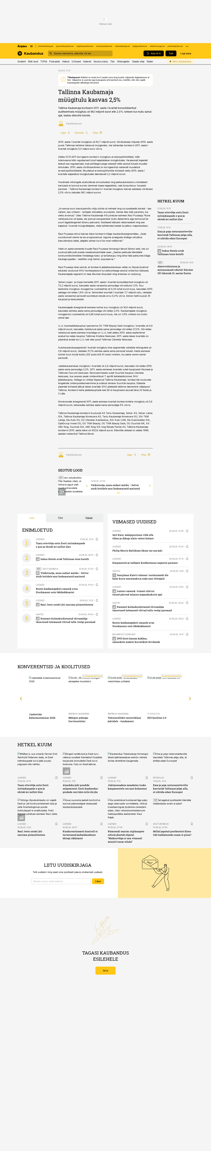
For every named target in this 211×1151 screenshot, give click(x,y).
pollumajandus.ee (175, 46)
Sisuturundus (100, 61)
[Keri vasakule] (87, 486)
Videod (65, 61)
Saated (40, 614)
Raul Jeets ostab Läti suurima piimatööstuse (66, 604)
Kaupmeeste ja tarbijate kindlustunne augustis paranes (145, 562)
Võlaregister (123, 61)
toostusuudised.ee (104, 46)
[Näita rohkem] (187, 46)
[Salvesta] (97, 539)
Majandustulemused (123, 634)
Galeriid (87, 61)
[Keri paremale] (150, 486)
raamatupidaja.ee (122, 46)
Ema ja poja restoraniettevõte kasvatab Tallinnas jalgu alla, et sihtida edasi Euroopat (174, 235)
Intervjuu (158, 777)
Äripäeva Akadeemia (78, 714)
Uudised (40, 539)
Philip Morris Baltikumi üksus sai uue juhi (137, 550)
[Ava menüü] (31, 46)
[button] (61, 881)
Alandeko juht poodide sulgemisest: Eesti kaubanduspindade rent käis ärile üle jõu (81, 789)
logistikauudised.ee (85, 46)
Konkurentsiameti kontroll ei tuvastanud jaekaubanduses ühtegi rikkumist (80, 835)
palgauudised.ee (140, 46)
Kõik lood (33, 61)
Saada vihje (138, 61)
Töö (112, 61)
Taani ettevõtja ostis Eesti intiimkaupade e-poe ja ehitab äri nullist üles (172, 216)
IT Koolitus (153, 714)
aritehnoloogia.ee (157, 46)
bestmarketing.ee (45, 46)
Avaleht (22, 61)
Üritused (76, 61)
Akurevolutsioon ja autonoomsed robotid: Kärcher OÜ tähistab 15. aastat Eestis (175, 270)
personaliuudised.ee (65, 46)
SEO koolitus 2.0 (156, 717)
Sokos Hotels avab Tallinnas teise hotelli (64, 559)
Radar (150, 61)
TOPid (43, 61)
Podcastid (54, 61)
